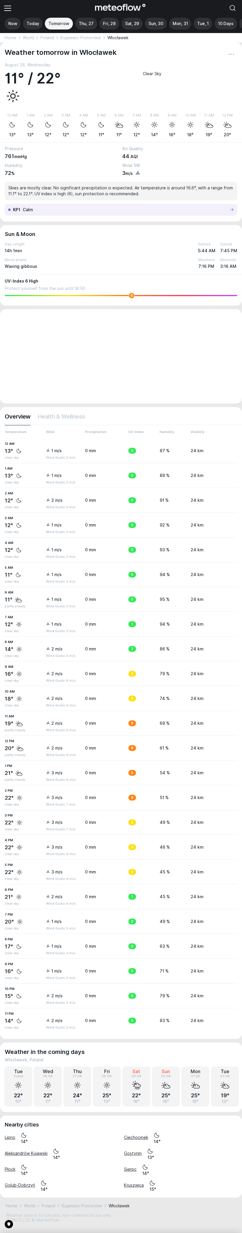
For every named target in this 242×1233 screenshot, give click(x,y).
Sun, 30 (155, 23)
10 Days (225, 23)
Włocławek (117, 37)
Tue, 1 (203, 23)
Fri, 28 (109, 23)
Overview (18, 416)
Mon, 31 (180, 23)
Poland (47, 37)
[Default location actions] (231, 54)
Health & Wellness (61, 416)
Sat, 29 (132, 23)
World (28, 37)
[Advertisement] (121, 356)
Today (33, 23)
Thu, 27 (86, 23)
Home (10, 37)
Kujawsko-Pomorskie (80, 37)
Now (12, 23)
